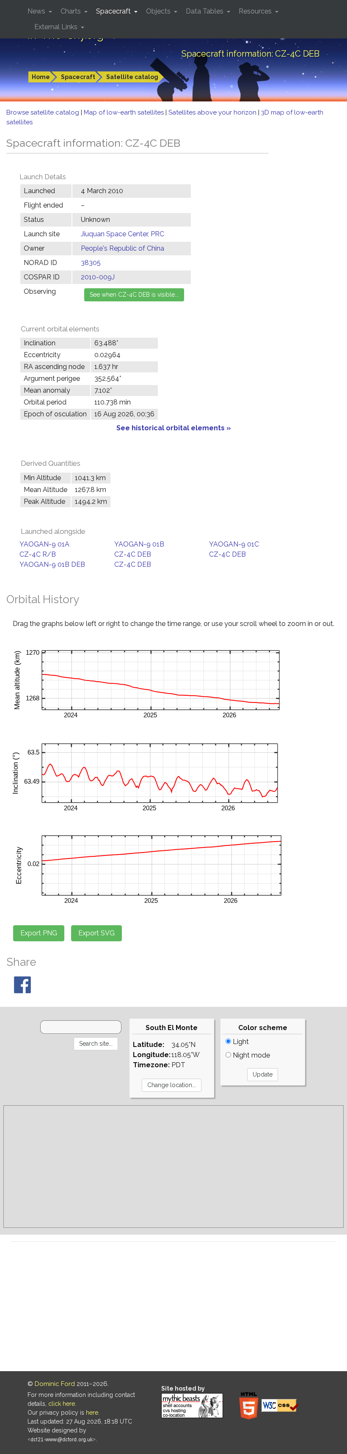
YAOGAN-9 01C (234, 544)
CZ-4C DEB (132, 554)
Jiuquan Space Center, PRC (122, 234)
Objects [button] (159, 11)
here (92, 1412)
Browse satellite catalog (43, 112)
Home (41, 77)
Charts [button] (72, 11)
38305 (91, 263)
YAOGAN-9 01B (139, 544)
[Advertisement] (173, 1166)
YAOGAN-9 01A (44, 544)
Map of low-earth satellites (124, 112)
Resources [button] (256, 11)
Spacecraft (78, 77)
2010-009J (98, 277)
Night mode (250, 1055)
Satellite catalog (132, 77)
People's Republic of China (122, 248)
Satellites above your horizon (213, 112)
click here (61, 1403)
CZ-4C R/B (37, 554)
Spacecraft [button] (114, 11)
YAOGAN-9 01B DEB (52, 564)
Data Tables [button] (205, 11)
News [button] (37, 11)
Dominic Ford (55, 1384)
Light (240, 1042)
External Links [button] (56, 27)
